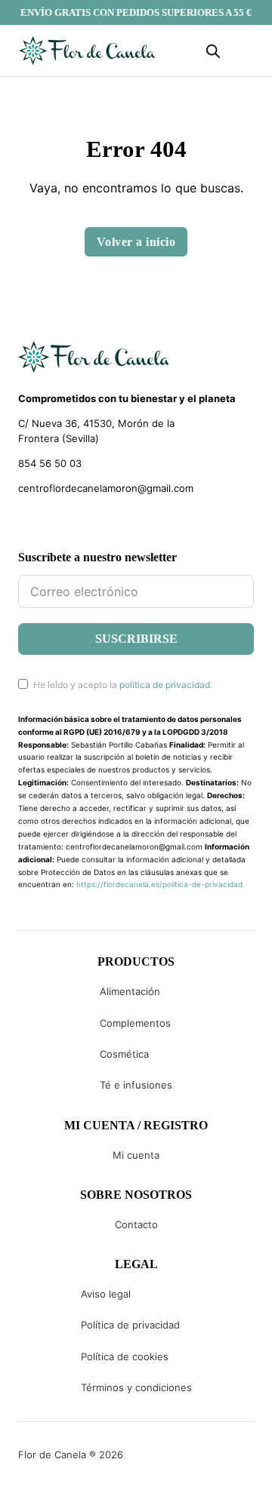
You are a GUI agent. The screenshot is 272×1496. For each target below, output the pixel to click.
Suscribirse (136, 638)
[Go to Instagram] (51, 524)
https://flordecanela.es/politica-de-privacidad (159, 884)
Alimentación (130, 991)
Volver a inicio (136, 241)
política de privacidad (164, 684)
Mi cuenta (136, 1155)
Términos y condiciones (136, 1387)
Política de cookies (124, 1356)
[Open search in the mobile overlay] (213, 51)
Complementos (135, 1023)
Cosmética (124, 1054)
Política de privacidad (130, 1325)
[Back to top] (158, 1462)
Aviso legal (106, 1294)
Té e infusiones (136, 1085)
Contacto (136, 1224)
